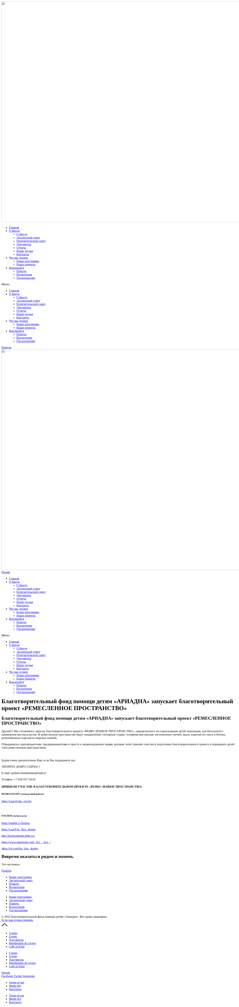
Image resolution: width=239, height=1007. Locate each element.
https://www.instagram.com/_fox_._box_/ (25, 842)
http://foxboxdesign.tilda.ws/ (18, 835)
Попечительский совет (31, 241)
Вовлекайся (16, 267)
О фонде (14, 230)
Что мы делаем (18, 257)
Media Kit (15, 985)
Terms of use (16, 982)
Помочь (21, 271)
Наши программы (27, 261)
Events (13, 936)
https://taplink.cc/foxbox (15, 823)
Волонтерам (24, 274)
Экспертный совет (28, 237)
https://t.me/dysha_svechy (16, 801)
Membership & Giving (22, 943)
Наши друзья (24, 251)
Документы (23, 244)
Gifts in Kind (16, 946)
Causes (13, 933)
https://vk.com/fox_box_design (19, 848)
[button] (119, 284)
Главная (14, 227)
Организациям (25, 277)
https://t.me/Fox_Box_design (18, 829)
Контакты (22, 254)
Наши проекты (25, 264)
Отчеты (21, 247)
